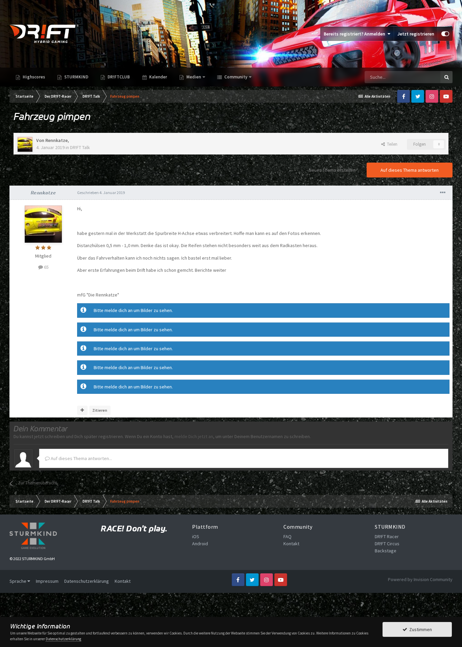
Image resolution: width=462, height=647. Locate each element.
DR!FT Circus (387, 544)
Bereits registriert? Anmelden (355, 34)
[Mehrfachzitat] (82, 410)
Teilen (391, 144)
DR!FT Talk (80, 147)
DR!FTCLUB (118, 77)
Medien (193, 77)
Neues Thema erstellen (332, 170)
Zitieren (99, 410)
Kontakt (291, 544)
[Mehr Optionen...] (442, 193)
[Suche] (446, 77)
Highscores (33, 77)
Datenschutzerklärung (86, 581)
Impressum (47, 581)
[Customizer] (445, 34)
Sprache (18, 581)
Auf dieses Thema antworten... (81, 458)
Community (235, 77)
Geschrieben (101, 192)
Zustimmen (419, 629)
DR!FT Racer (387, 536)
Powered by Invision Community (420, 579)
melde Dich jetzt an (194, 436)
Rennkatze (56, 140)
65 (46, 267)
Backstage (385, 551)
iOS (195, 536)
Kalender (157, 77)
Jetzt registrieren (415, 34)
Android (200, 544)
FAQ (287, 536)
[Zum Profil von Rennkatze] (25, 144)
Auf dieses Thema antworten (409, 170)
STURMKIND (75, 77)
